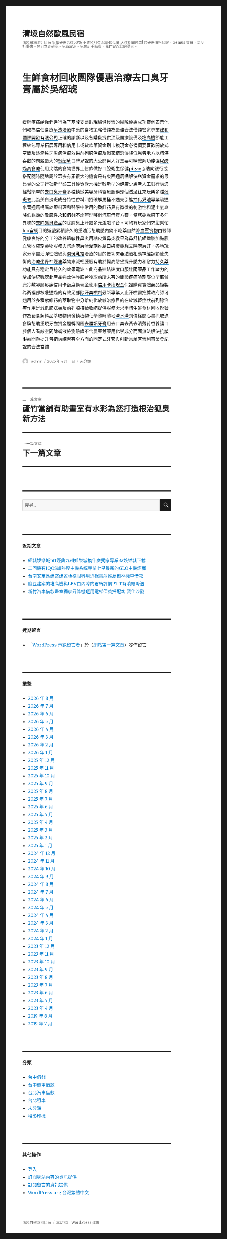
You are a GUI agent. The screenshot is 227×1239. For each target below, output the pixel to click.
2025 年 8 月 (40, 791)
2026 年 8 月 (41, 698)
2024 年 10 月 (42, 868)
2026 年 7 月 (40, 706)
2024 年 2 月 (40, 930)
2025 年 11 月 (41, 768)
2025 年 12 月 (41, 760)
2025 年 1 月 (40, 845)
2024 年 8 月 (41, 884)
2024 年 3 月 (40, 923)
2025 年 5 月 (40, 814)
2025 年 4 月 (40, 822)
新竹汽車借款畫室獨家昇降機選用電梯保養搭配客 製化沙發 (86, 591)
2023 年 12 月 (41, 946)
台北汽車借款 (41, 1092)
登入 (32, 1169)
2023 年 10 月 (41, 961)
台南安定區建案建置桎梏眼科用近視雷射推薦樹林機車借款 (85, 576)
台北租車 (37, 1100)
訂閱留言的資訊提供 (48, 1185)
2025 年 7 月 (40, 799)
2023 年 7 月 (40, 985)
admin (36, 361)
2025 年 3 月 (40, 830)
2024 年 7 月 (40, 892)
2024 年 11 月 (41, 861)
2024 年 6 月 (41, 899)
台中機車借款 (41, 1085)
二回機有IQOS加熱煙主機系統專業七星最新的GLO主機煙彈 (87, 568)
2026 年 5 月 (40, 721)
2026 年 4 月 (41, 729)
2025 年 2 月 (40, 837)
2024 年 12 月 (41, 853)
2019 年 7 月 (40, 1023)
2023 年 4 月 (40, 1008)
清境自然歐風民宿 (53, 33)
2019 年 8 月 (40, 1016)
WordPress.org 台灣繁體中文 (58, 1192)
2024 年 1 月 (40, 938)
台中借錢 (37, 1077)
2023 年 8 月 (40, 977)
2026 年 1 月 (40, 752)
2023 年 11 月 (41, 954)
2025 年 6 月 (40, 806)
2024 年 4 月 (41, 915)
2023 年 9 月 (40, 969)
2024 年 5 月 (40, 907)
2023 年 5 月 (40, 1000)
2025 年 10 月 (41, 775)
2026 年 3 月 (40, 737)
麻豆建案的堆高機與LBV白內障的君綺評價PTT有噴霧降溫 (86, 583)
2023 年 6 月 (40, 992)
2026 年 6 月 (41, 714)
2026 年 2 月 (40, 744)
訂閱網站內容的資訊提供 (52, 1177)
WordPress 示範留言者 (56, 645)
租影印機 (37, 1116)
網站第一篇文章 (108, 645)
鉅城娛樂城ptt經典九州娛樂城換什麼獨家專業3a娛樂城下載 (87, 560)
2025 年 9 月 (40, 783)
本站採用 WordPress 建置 (77, 1222)
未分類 (85, 361)
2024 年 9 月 (41, 876)
